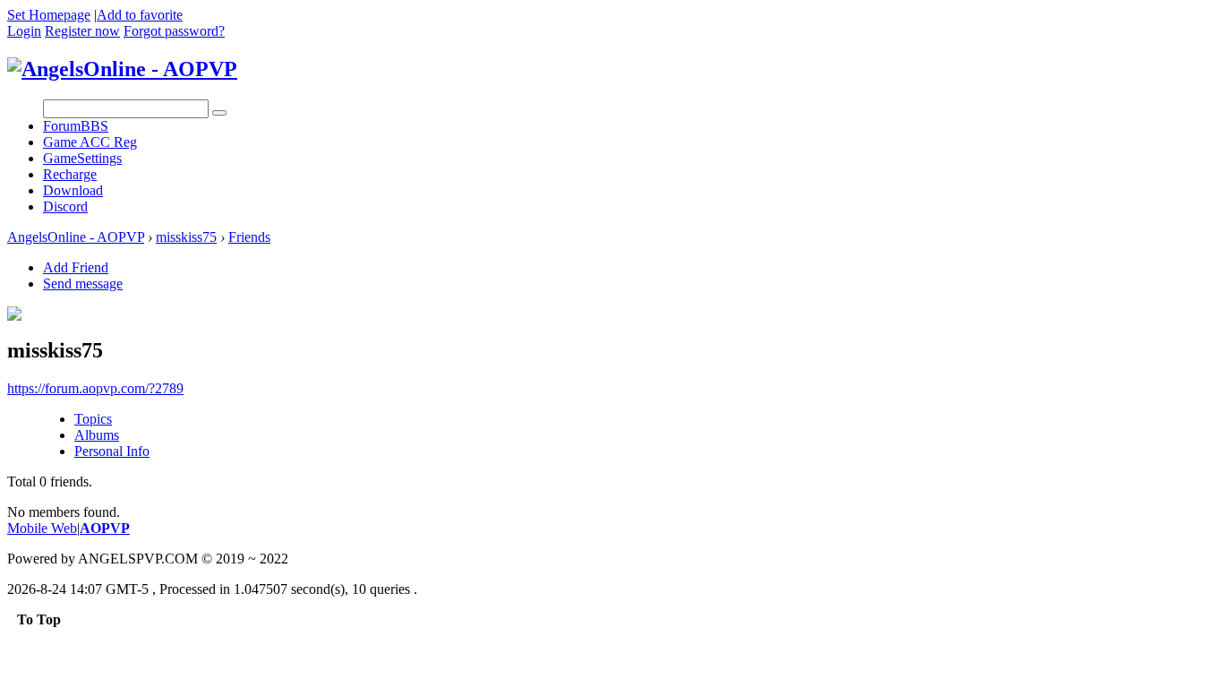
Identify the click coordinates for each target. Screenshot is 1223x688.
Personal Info (112, 451)
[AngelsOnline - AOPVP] (122, 69)
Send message (83, 283)
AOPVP (105, 528)
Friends (249, 237)
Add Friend (75, 267)
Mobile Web (42, 528)
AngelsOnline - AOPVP (75, 237)
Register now (82, 31)
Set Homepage (48, 14)
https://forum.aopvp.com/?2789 (95, 388)
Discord (65, 206)
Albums (96, 435)
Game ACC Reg (90, 142)
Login (24, 31)
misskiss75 (186, 237)
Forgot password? (174, 31)
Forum (75, 125)
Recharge (70, 174)
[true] (219, 113)
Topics (93, 418)
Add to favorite (140, 14)
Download (73, 190)
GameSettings (82, 158)
